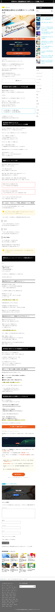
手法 (37, 97)
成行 (14, 597)
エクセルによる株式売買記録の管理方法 (47, 52)
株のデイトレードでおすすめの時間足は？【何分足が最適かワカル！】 (47, 62)
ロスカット (38, 91)
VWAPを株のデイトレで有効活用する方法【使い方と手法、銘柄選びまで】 (47, 43)
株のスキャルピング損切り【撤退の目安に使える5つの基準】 (47, 56)
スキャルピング (39, 73)
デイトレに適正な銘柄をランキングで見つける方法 (47, 47)
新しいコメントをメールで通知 (9, 536)
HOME (2, 579)
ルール (9, 592)
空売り (37, 113)
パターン (16, 590)
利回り (4, 595)
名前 (3, 520)
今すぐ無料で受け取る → (18, 53)
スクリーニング (39, 76)
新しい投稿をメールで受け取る (9, 539)
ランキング (4, 592)
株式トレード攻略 (7, 579)
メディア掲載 (38, 88)
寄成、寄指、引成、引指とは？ (47, 22)
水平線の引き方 (5, 602)
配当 (7, 606)
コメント (4, 507)
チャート (38, 82)
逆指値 (16, 604)
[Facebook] (16, 495)
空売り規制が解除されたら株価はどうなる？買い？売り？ (47, 33)
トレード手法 (5, 590)
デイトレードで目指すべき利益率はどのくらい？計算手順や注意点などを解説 (47, 28)
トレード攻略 (11, 590)
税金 (8, 604)
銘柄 (37, 116)
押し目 (11, 599)
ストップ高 (38, 79)
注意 (10, 602)
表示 (20, 80)
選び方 (4, 606)
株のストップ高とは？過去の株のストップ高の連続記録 (47, 18)
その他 (3, 7)
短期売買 (4, 604)
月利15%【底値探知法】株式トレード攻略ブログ (27, 1)
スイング (4, 585)
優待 (37, 94)
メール (4, 525)
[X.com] (21, 495)
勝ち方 (8, 595)
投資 (7, 599)
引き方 (7, 597)
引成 (11, 597)
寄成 (3, 597)
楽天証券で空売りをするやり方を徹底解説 (47, 37)
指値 (37, 100)
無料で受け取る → (18, 474)
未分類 (37, 103)
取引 (11, 595)
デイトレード (38, 85)
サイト (3, 531)
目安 (13, 602)
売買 (15, 595)
